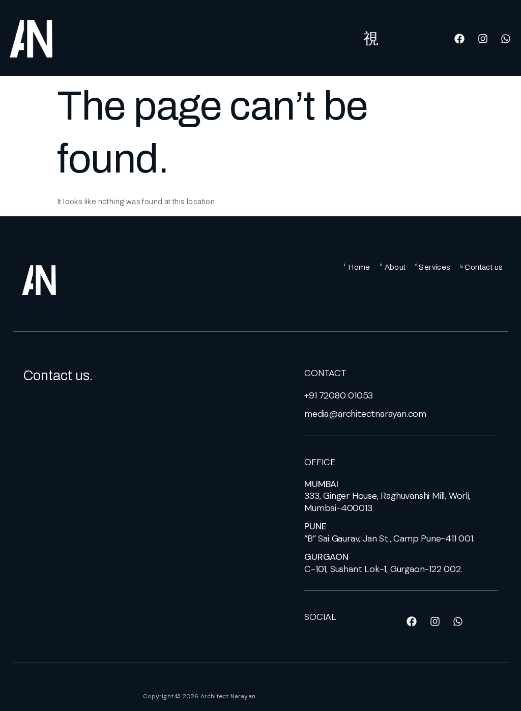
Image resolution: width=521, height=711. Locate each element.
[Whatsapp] (506, 39)
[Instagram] (483, 39)
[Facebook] (459, 39)
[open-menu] (371, 38)
